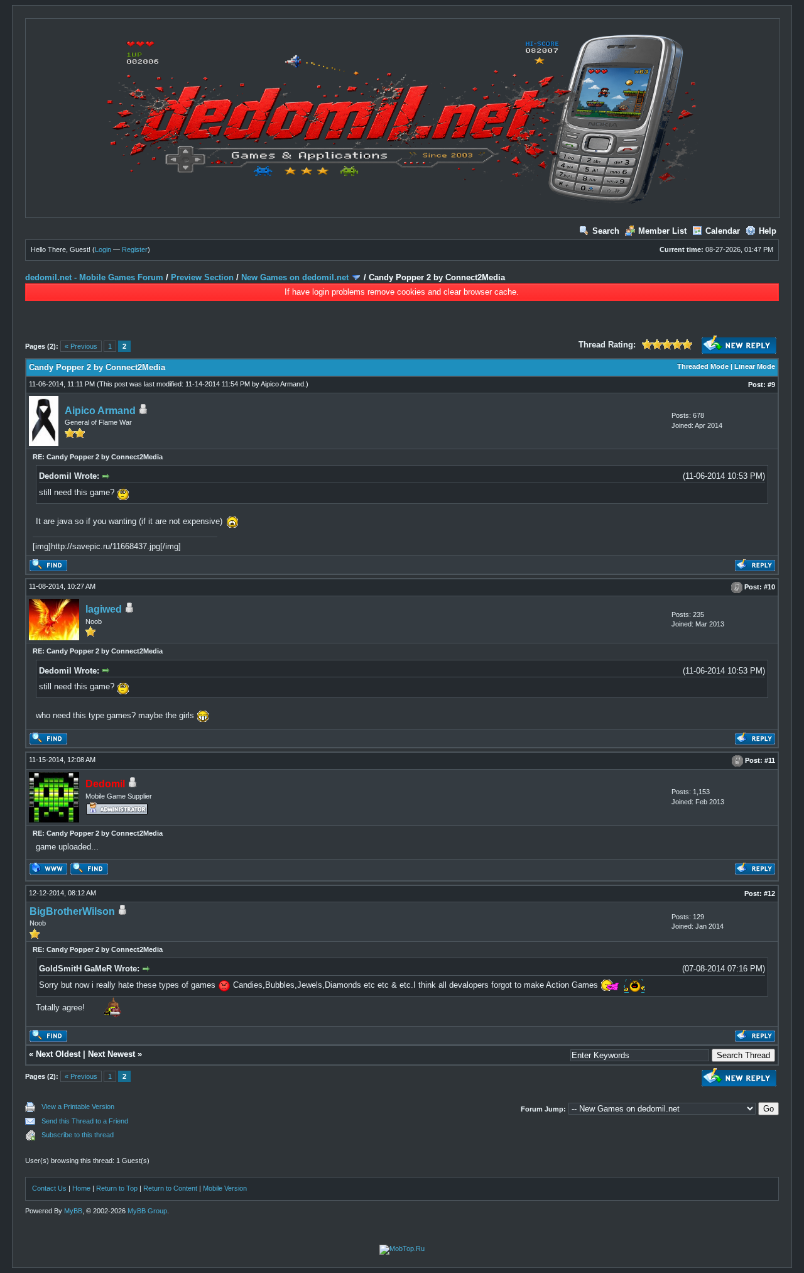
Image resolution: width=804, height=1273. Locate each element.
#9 (771, 384)
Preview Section (202, 277)
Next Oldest (58, 1054)
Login (103, 249)
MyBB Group (147, 1211)
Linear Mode (754, 366)
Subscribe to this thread (77, 1135)
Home (81, 1188)
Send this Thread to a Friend (84, 1121)
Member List (662, 231)
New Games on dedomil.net (295, 277)
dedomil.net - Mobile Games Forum (94, 277)
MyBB (73, 1211)
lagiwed (103, 609)
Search (605, 231)
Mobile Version (225, 1188)
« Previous (81, 346)
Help (767, 231)
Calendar (722, 231)
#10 (769, 587)
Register (135, 249)
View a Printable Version (77, 1106)
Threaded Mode (703, 366)
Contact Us (49, 1188)
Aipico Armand (282, 384)
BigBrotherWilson (72, 911)
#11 (769, 760)
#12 (769, 893)
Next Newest (111, 1054)
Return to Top (117, 1188)
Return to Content (170, 1188)
